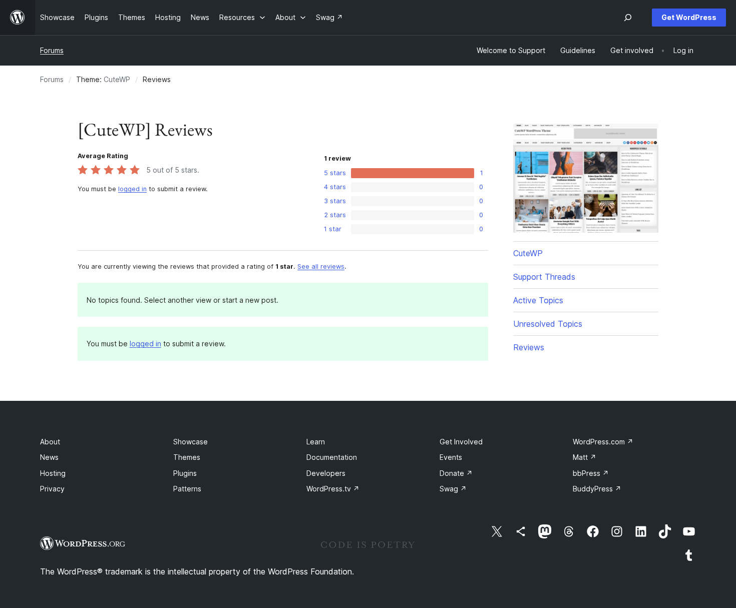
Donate (456, 473)
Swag (453, 488)
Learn (315, 441)
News (49, 457)
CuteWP (117, 79)
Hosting (53, 473)
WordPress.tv (332, 488)
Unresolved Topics (547, 324)
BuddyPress (597, 488)
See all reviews (320, 266)
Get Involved (461, 441)
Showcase (190, 441)
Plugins (185, 473)
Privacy (52, 488)
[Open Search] (628, 17)
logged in (132, 189)
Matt (584, 457)
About (50, 441)
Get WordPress (688, 17)
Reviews (528, 347)
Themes (186, 457)
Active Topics (538, 300)
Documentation (331, 457)
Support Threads (544, 277)
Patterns (187, 488)
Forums (52, 50)
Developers (325, 473)
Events (451, 457)
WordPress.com (603, 441)
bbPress (591, 473)
